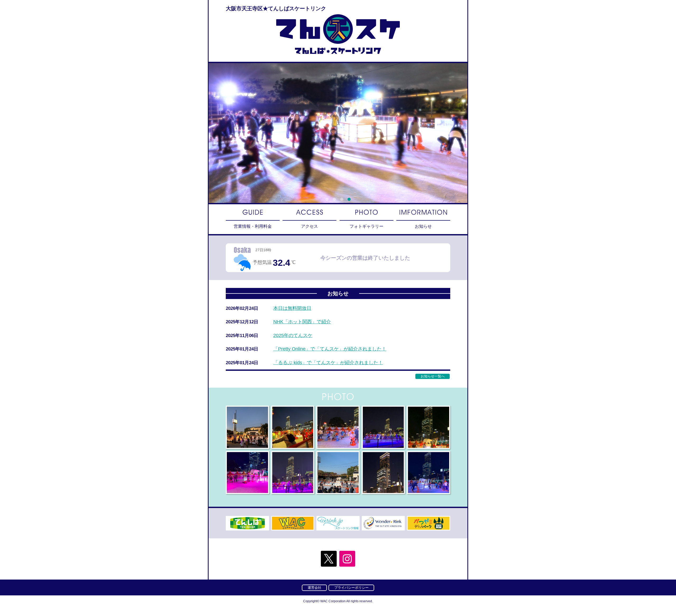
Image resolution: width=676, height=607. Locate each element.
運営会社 (314, 588)
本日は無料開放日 (292, 308)
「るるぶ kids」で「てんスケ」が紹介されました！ (328, 362)
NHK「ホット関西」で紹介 (302, 321)
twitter (329, 559)
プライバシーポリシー (351, 588)
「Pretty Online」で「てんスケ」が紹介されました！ (329, 349)
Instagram (347, 559)
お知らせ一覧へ (433, 376)
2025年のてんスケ (292, 335)
